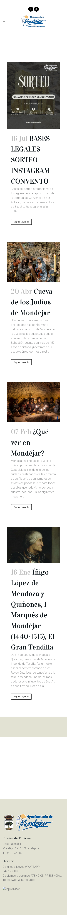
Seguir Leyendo (21, 222)
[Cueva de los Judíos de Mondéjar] (33, 262)
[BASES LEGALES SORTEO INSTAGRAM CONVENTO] (33, 95)
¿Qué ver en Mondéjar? (30, 442)
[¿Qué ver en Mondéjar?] (33, 402)
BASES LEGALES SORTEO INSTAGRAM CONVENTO (30, 160)
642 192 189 (14, 853)
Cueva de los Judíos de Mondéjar (31, 302)
